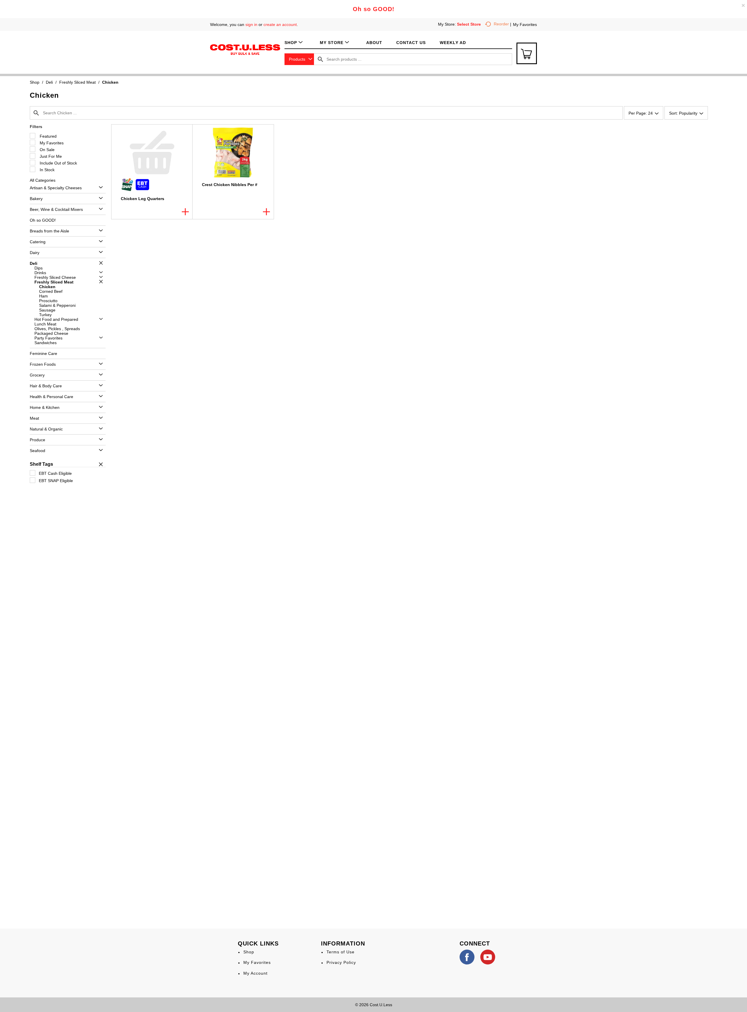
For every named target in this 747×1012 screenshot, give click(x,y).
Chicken (110, 82)
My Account (255, 973)
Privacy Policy (341, 962)
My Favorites (525, 24)
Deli (49, 82)
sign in (251, 24)
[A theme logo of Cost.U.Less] (245, 49)
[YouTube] (487, 957)
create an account (280, 24)
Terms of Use (341, 952)
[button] (99, 188)
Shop (34, 82)
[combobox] (299, 59)
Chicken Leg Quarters (142, 198)
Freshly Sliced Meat (77, 82)
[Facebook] (467, 957)
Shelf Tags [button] (41, 464)
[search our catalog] (320, 59)
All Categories (42, 180)
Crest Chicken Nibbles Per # (229, 184)
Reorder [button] (501, 24)
